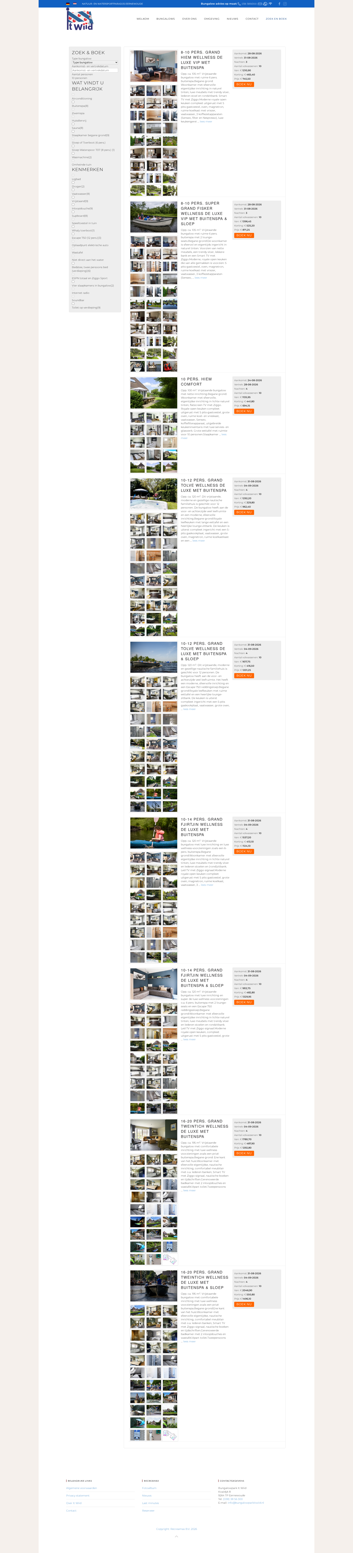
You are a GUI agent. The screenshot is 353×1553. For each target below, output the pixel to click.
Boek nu (244, 84)
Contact (252, 18)
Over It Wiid (73, 1503)
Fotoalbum (149, 1488)
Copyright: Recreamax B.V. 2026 (176, 1529)
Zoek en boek (276, 18)
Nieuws (232, 18)
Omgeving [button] (212, 18)
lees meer (206, 121)
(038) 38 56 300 (233, 1499)
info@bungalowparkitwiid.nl (246, 1502)
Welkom (143, 18)
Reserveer (148, 1510)
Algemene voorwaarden (81, 1488)
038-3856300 (249, 3)
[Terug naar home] (80, 19)
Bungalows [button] (165, 18)
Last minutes (150, 1503)
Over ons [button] (189, 18)
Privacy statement (78, 1495)
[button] (176, 1536)
